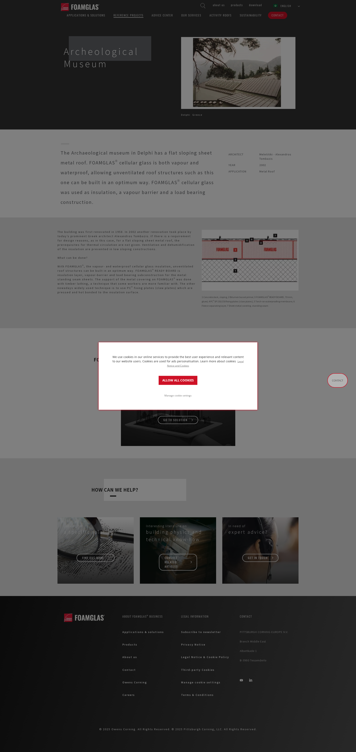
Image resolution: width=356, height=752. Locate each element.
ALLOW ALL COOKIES (178, 380)
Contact (337, 380)
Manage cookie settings (178, 395)
